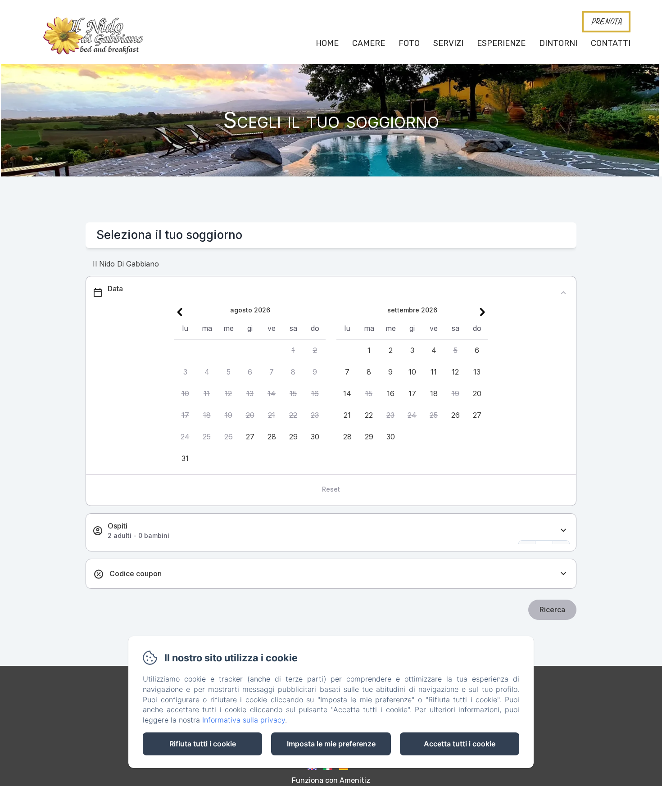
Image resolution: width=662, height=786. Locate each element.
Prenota (606, 21)
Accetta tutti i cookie (459, 743)
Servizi (448, 43)
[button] (293, 350)
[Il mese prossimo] (482, 312)
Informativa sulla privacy (243, 719)
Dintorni (558, 43)
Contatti (610, 43)
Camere (368, 43)
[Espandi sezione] (563, 530)
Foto (409, 43)
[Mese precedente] (179, 312)
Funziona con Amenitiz (331, 780)
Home (327, 43)
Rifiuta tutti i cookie (202, 743)
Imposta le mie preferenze (331, 743)
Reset (331, 489)
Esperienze (501, 43)
